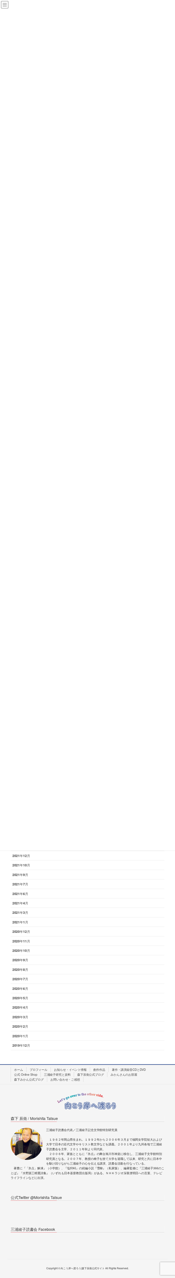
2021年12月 (21, 855)
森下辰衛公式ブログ (90, 1074)
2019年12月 (21, 1045)
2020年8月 (20, 969)
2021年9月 (20, 874)
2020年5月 (20, 998)
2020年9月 (20, 960)
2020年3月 (20, 1017)
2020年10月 (21, 950)
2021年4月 (20, 903)
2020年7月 (20, 979)
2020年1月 (20, 1036)
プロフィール (38, 1069)
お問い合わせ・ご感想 (65, 1079)
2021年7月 (20, 884)
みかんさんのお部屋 (124, 1074)
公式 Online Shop (25, 1074)
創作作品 (99, 1069)
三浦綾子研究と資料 (57, 1074)
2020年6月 (20, 988)
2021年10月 (21, 865)
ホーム (18, 1069)
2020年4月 (20, 1007)
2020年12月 (21, 931)
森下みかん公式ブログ (29, 1079)
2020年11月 (21, 941)
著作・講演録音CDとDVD (129, 1069)
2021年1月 (20, 922)
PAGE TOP (166, 1236)
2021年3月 (20, 912)
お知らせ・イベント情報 (70, 1069)
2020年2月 (20, 1026)
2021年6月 (20, 893)
